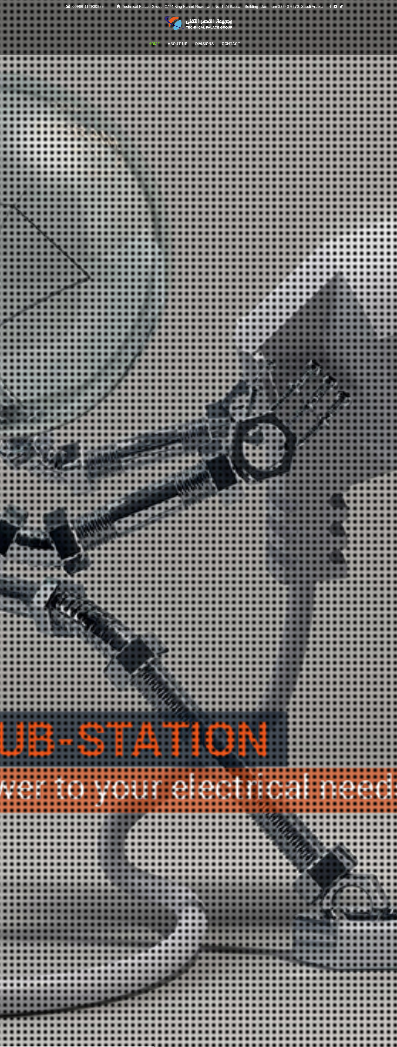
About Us (177, 44)
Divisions (204, 44)
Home (154, 44)
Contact (231, 44)
